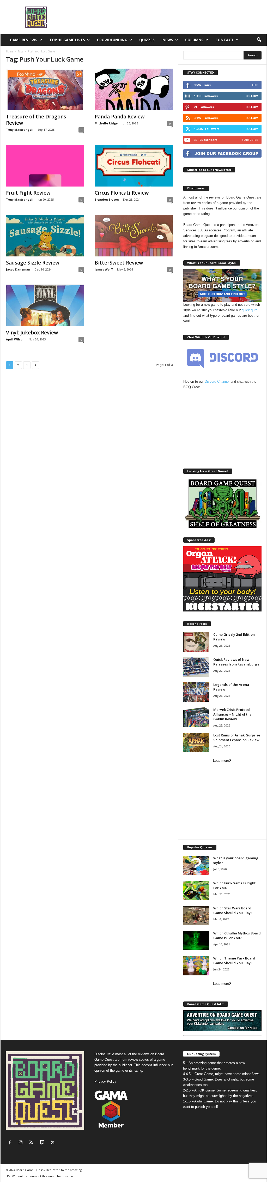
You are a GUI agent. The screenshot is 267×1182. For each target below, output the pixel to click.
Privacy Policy (105, 1081)
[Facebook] (11, 1143)
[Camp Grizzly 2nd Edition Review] (196, 642)
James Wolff (104, 269)
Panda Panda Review (120, 116)
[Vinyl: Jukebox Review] (45, 305)
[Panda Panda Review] (134, 89)
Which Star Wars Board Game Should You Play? (232, 910)
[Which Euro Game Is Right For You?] (196, 890)
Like (255, 85)
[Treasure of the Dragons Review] (45, 89)
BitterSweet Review (119, 262)
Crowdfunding (112, 39)
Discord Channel (217, 381)
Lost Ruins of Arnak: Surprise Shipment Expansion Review (236, 737)
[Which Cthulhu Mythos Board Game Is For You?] (196, 940)
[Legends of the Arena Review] (196, 692)
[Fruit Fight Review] (45, 166)
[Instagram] (21, 1143)
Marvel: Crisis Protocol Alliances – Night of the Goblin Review (232, 714)
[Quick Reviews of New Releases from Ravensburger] (196, 667)
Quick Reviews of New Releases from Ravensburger (237, 662)
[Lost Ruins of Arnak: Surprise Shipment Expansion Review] (196, 742)
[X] (53, 1143)
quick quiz (249, 310)
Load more (221, 761)
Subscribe (250, 140)
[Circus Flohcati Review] (134, 166)
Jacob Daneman (18, 269)
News (167, 39)
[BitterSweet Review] (134, 235)
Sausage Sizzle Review (32, 262)
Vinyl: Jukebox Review (32, 332)
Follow (252, 96)
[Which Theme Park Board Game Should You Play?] (196, 965)
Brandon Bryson (107, 199)
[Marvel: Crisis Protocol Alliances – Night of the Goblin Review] (196, 717)
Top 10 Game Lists (67, 39)
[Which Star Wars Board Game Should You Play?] (196, 915)
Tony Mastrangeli (19, 129)
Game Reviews (23, 39)
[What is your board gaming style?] (196, 865)
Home (9, 51)
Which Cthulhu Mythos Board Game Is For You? (237, 935)
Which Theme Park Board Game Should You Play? (234, 960)
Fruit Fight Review (28, 192)
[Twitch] (43, 1143)
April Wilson (15, 339)
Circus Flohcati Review (122, 192)
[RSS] (32, 1143)
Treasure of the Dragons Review (36, 119)
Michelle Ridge (106, 123)
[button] (259, 40)
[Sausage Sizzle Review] (45, 235)
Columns (194, 39)
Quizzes (147, 39)
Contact (224, 39)
